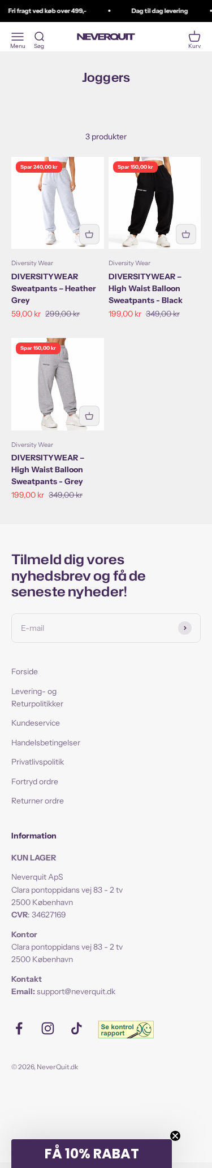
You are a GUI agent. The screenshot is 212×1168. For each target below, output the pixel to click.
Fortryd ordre (34, 781)
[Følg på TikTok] (76, 1028)
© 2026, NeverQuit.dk (44, 1066)
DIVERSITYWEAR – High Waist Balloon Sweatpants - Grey (47, 469)
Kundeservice (35, 723)
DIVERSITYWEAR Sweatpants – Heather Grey (53, 288)
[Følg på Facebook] (19, 1028)
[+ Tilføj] (89, 234)
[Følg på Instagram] (47, 1028)
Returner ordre (37, 801)
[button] (91, 1153)
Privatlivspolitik (37, 762)
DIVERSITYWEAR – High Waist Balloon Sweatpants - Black (146, 288)
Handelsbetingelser (45, 742)
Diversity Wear (32, 263)
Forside (24, 671)
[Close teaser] (175, 1135)
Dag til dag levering (157, 11)
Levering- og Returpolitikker (37, 697)
